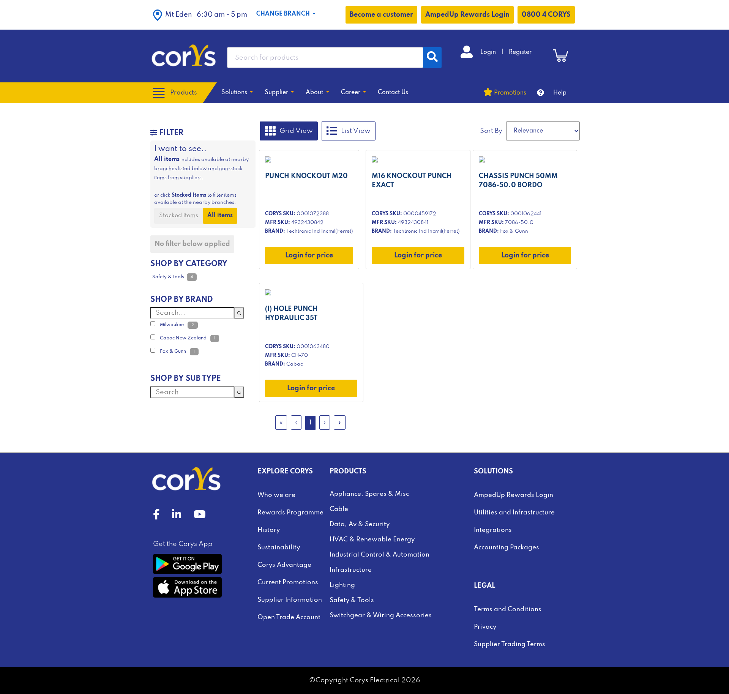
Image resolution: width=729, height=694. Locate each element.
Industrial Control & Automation (379, 555)
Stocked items (178, 215)
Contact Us (393, 93)
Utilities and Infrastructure (514, 512)
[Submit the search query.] (239, 313)
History (268, 530)
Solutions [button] (235, 93)
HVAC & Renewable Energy (372, 539)
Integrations (493, 530)
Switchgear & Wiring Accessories (381, 615)
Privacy (485, 627)
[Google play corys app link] (187, 564)
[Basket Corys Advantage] (560, 55)
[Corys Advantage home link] (183, 56)
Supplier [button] (277, 93)
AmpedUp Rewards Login (467, 14)
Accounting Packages (506, 547)
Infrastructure (351, 570)
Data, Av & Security (360, 524)
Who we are (276, 495)
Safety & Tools (352, 600)
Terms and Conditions (507, 609)
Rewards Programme (290, 512)
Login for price (309, 255)
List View (356, 131)
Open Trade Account (288, 617)
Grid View (296, 131)
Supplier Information (289, 600)
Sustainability (278, 547)
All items (220, 216)
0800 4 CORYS (546, 14)
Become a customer (381, 14)
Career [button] (351, 93)
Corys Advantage (284, 565)
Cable (339, 509)
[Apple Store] (187, 587)
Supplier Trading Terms (509, 644)
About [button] (315, 93)
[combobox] (325, 57)
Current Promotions (287, 582)
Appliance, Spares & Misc (369, 494)
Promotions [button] (510, 93)
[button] (200, 15)
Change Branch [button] (283, 14)
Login (488, 52)
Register (520, 52)
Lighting (342, 585)
